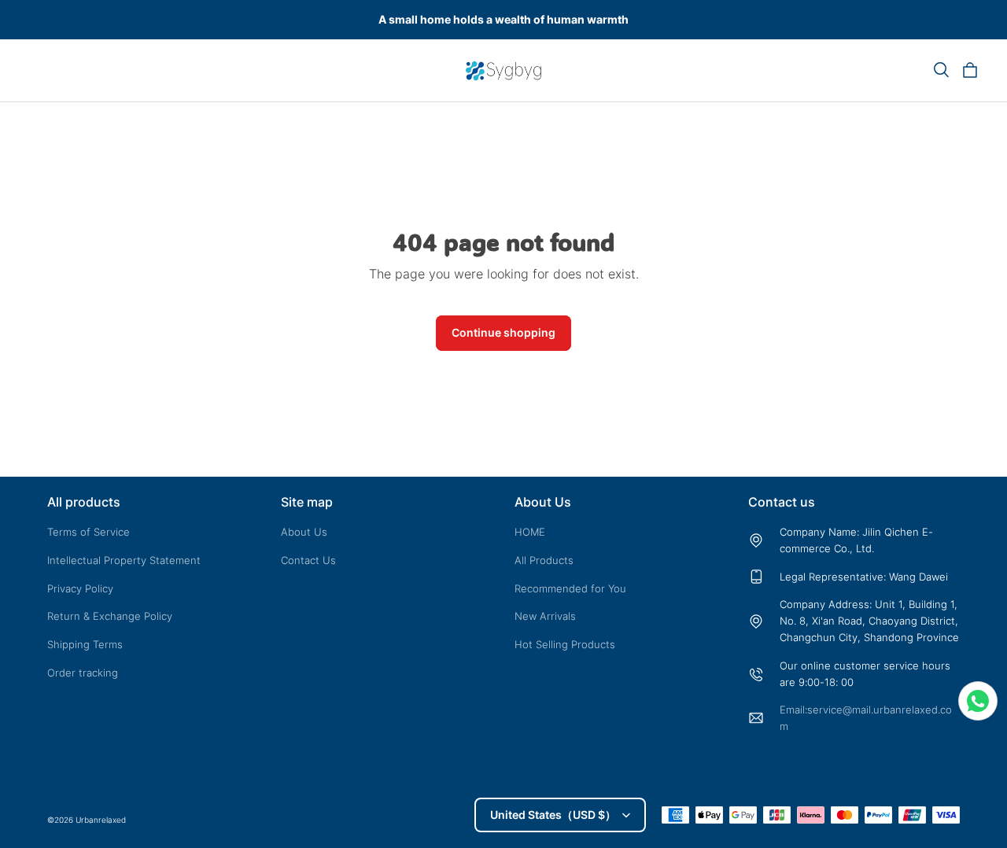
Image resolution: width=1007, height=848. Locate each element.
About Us (304, 531)
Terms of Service (88, 531)
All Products (544, 560)
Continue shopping (503, 332)
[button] (941, 70)
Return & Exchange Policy (109, 616)
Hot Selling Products (565, 644)
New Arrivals (545, 616)
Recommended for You (570, 588)
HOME (530, 531)
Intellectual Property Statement (124, 560)
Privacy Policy (80, 588)
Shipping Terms (85, 644)
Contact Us (308, 560)
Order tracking (82, 672)
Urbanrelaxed (101, 819)
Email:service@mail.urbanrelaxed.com (866, 717)
